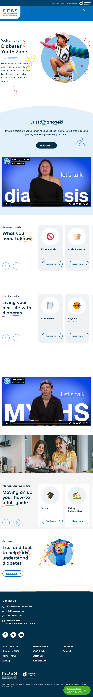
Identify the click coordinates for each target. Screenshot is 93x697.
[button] (84, 10)
